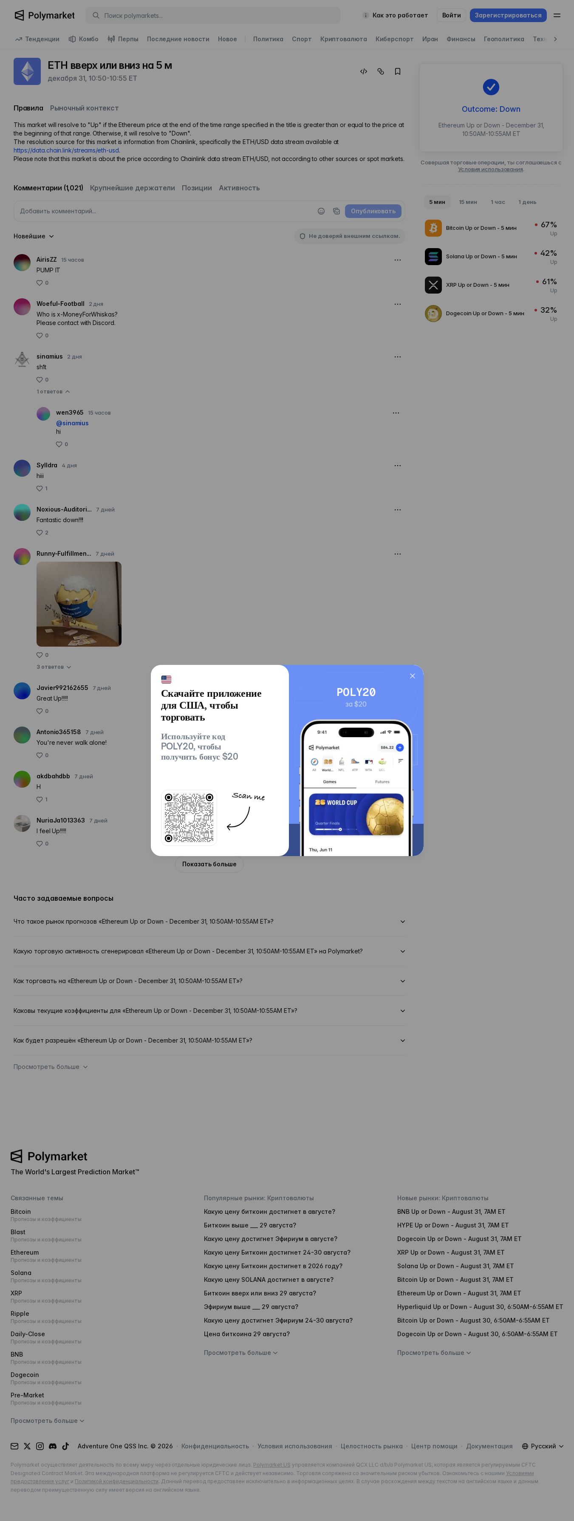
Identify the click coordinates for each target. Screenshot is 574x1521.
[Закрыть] (412, 676)
